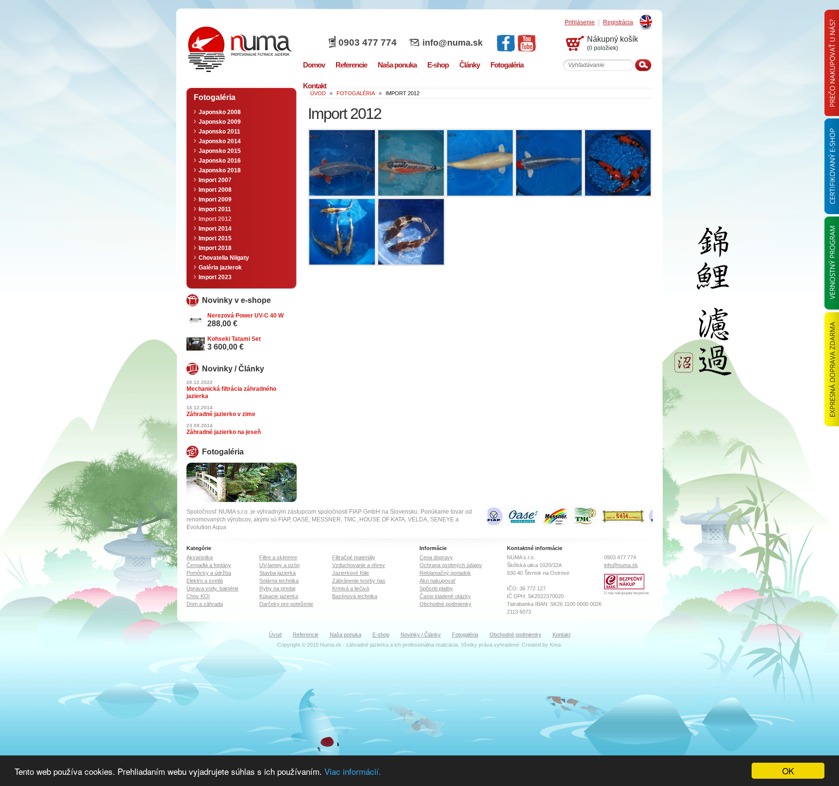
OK (788, 771)
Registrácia (618, 22)
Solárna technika (279, 581)
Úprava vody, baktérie (212, 588)
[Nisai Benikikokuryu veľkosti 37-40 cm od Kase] (342, 262)
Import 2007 (215, 180)
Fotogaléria (465, 634)
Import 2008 (215, 189)
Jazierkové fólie (350, 573)
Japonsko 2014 (220, 141)
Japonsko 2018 (220, 170)
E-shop (380, 634)
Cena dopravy (436, 557)
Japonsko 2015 (220, 151)
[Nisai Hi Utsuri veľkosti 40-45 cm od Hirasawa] (618, 193)
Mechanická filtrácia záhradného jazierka (231, 392)
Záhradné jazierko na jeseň (223, 432)
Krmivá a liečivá (350, 588)
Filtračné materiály (353, 557)
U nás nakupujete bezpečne (626, 593)
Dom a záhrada (204, 604)
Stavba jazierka (277, 573)
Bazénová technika (354, 596)
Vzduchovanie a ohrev (358, 565)
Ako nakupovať (437, 581)
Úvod (275, 634)
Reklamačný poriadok (445, 573)
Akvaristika (199, 557)
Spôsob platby (436, 588)
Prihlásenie (580, 22)
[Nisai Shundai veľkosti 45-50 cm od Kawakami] (411, 262)
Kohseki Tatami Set (234, 338)
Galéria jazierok (220, 267)
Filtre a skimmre (278, 557)
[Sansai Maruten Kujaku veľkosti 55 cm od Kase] (549, 193)
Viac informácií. (352, 771)
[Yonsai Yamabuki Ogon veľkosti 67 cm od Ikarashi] (480, 193)
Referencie (306, 634)
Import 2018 (215, 248)
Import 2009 (215, 199)
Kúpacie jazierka (278, 596)
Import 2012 (215, 219)
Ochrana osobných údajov (451, 565)
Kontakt (562, 634)
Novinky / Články (421, 634)
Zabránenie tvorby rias (359, 581)
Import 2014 (215, 228)
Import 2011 (215, 209)
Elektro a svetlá (204, 581)
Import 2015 (215, 238)
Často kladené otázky (445, 596)
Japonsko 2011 (219, 131)
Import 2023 (215, 277)
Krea (555, 645)
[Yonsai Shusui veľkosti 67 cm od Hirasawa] (411, 193)
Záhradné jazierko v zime (220, 414)
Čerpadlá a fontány (208, 565)
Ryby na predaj (277, 588)
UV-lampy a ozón (279, 565)
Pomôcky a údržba (208, 573)
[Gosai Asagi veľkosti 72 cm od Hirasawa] (342, 193)
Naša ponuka (345, 634)
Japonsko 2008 (220, 112)
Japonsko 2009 (220, 121)
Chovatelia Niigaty (224, 257)
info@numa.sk (452, 43)
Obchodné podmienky (445, 604)
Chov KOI (198, 596)
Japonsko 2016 (220, 160)
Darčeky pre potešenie (286, 604)
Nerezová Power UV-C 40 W (245, 315)
